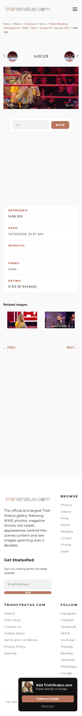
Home (7, 24)
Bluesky (67, 653)
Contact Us (12, 626)
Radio (65, 551)
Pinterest (68, 660)
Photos (17, 24)
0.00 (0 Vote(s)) (22, 286)
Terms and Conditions (21, 640)
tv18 (12, 216)
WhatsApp (69, 666)
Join (28, 592)
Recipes (67, 531)
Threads (67, 646)
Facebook (68, 626)
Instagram (68, 613)
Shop (65, 518)
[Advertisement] (41, 167)
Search (9, 613)
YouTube (67, 640)
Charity (66, 544)
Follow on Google (48, 698)
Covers (66, 538)
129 (20, 216)
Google (66, 673)
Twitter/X (67, 620)
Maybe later (47, 706)
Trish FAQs (12, 620)
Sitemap (10, 653)
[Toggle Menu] (75, 9)
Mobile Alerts (14, 633)
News (65, 525)
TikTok (65, 633)
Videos (66, 511)
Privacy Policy (14, 646)
